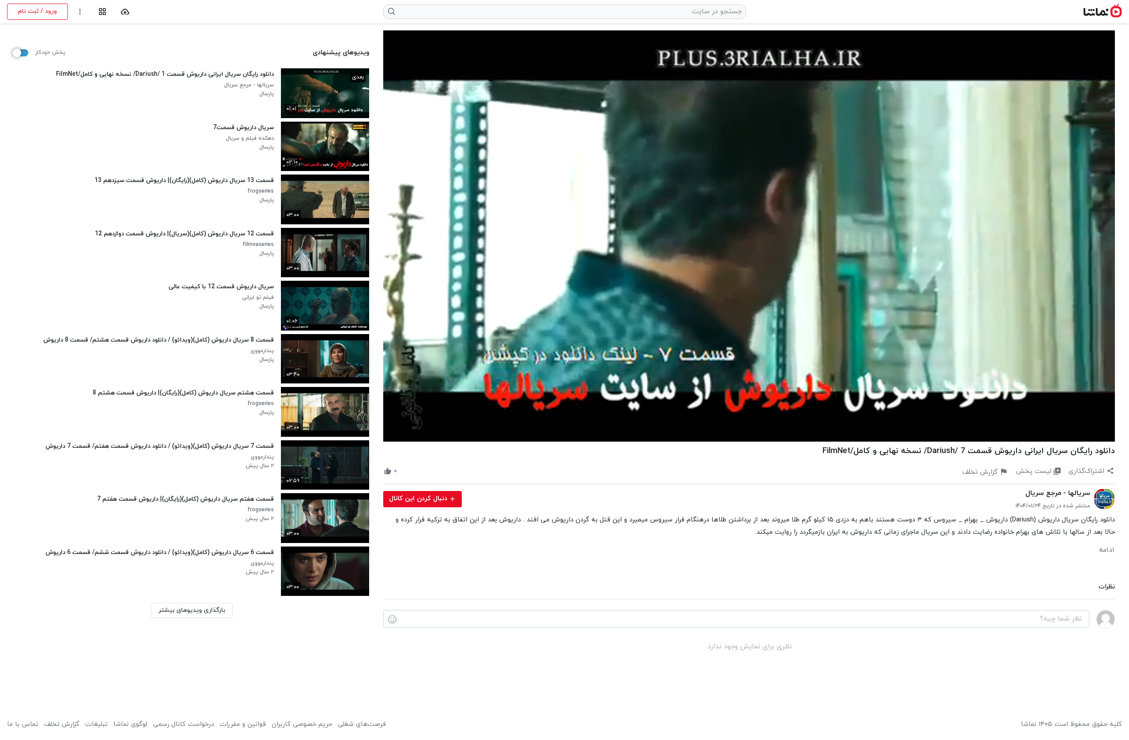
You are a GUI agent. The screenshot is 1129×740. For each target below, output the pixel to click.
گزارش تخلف (61, 724)
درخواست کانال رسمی (183, 724)
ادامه (1106, 550)
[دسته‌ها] (102, 11)
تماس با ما (22, 724)
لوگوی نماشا (130, 724)
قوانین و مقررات (243, 724)
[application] (749, 236)
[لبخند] (392, 619)
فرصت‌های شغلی (362, 724)
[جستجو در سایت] (391, 11)
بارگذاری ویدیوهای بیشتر (191, 610)
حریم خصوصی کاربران (302, 724)
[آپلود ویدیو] (125, 12)
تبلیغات (96, 724)
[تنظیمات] (80, 11)
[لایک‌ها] (404, 471)
